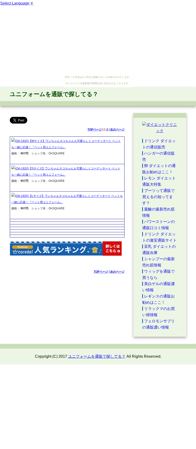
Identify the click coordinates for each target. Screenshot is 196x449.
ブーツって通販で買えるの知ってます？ (158, 197)
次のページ (117, 129)
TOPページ (94, 129)
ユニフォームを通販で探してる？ (54, 94)
